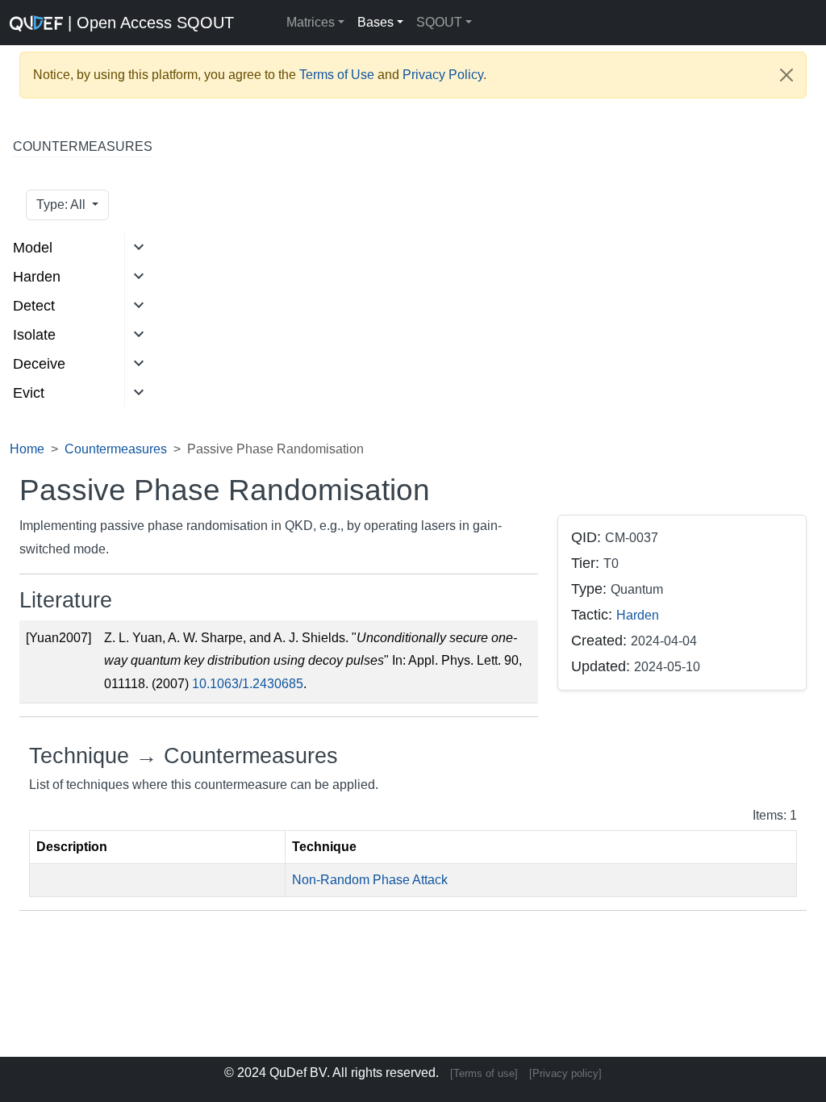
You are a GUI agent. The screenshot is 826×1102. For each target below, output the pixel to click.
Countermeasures (116, 449)
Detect (34, 306)
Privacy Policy (443, 74)
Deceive (39, 364)
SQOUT (439, 22)
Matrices (310, 22)
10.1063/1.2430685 (247, 684)
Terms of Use (336, 74)
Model (32, 248)
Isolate (34, 335)
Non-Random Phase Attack (370, 880)
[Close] (786, 75)
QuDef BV (298, 1072)
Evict (28, 393)
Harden (36, 277)
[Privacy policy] (565, 1073)
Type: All (62, 204)
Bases (375, 22)
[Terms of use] (484, 1073)
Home (27, 449)
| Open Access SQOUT (103, 22)
